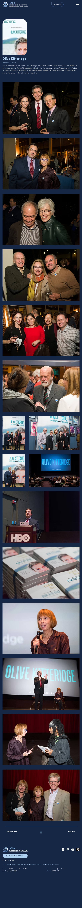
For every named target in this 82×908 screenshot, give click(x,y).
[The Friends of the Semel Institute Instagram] (68, 849)
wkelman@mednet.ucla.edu (60, 869)
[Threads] (78, 849)
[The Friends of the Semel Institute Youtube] (73, 849)
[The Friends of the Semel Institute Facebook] (63, 849)
